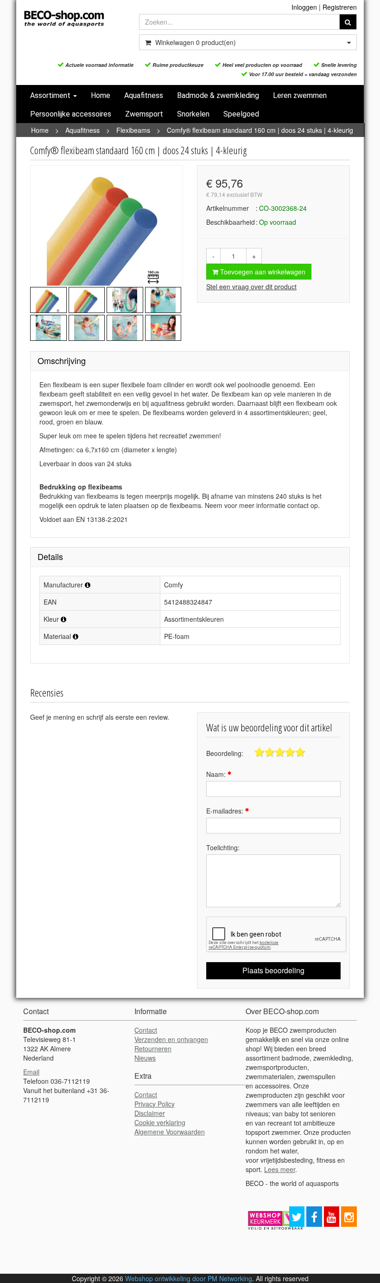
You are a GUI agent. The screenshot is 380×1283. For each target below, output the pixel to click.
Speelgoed (241, 114)
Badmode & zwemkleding (218, 95)
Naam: (217, 774)
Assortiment (51, 95)
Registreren (340, 7)
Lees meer (279, 1169)
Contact (145, 1030)
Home (100, 95)
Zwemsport (144, 114)
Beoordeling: (224, 753)
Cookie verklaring (159, 1122)
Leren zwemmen (300, 95)
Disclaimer (149, 1113)
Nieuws (145, 1057)
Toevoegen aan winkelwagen (261, 271)
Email (31, 1071)
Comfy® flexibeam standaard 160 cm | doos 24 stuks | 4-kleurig (260, 130)
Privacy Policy (154, 1103)
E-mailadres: (225, 810)
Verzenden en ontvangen (171, 1039)
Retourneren (152, 1048)
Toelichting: (223, 847)
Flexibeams (133, 130)
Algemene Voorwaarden (169, 1131)
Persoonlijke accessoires (70, 114)
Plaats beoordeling (273, 970)
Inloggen (304, 7)
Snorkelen (193, 114)
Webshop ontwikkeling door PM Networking (188, 1278)
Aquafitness (143, 95)
